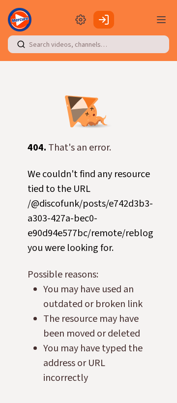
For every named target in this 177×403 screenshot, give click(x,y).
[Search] (21, 44)
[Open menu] (161, 19)
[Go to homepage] (21, 19)
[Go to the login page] (103, 20)
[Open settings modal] (80, 19)
